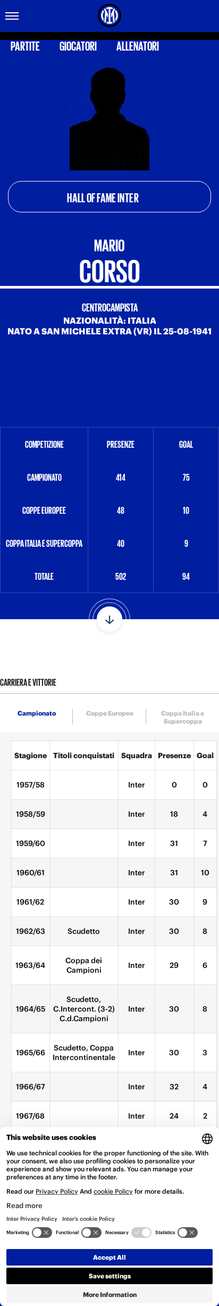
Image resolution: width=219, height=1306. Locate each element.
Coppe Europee (109, 713)
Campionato (37, 713)
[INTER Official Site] (109, 15)
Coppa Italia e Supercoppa (182, 717)
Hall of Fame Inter (103, 197)
